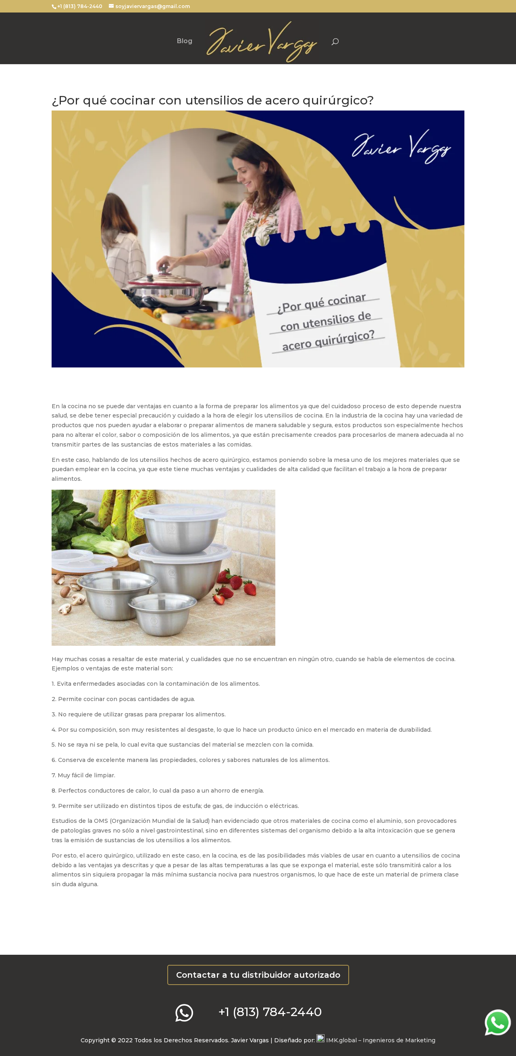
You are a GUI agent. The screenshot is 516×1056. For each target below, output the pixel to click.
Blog (184, 41)
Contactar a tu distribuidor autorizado (258, 975)
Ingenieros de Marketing (380, 1040)
